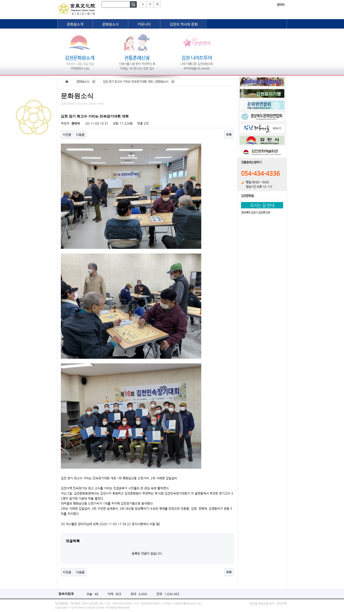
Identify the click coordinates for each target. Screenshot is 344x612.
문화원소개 (75, 24)
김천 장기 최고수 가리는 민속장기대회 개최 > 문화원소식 (135, 81)
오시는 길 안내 (262, 205)
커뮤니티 (144, 24)
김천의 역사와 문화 (184, 24)
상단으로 (281, 603)
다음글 (80, 134)
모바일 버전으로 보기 (262, 603)
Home (66, 81)
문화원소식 (110, 24)
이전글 (67, 134)
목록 (229, 134)
